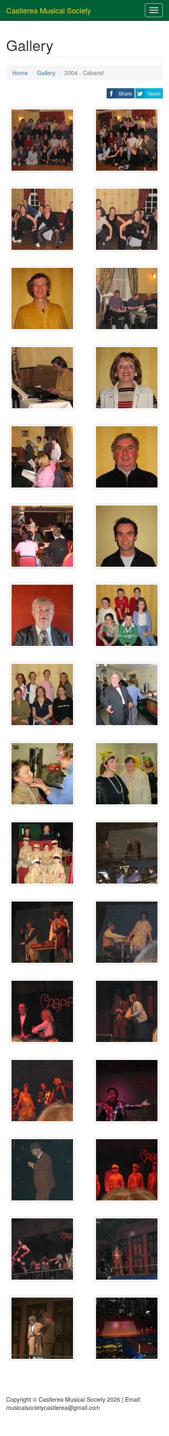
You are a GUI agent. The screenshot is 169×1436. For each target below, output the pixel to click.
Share (125, 93)
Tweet (153, 93)
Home (20, 73)
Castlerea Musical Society (48, 10)
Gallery (46, 73)
